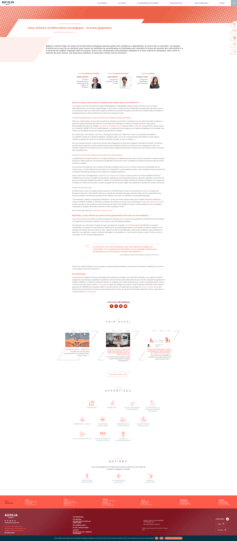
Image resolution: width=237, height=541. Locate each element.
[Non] (235, 538)
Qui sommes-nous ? (176, 3)
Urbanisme (91, 407)
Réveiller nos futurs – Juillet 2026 (77, 349)
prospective (145, 191)
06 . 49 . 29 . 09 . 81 (146, 504)
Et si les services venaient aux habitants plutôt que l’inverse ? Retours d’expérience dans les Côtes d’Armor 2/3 (119, 351)
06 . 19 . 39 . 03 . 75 (69, 505)
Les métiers (122, 3)
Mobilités (112, 407)
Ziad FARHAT (112, 77)
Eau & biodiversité (82, 438)
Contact (221, 3)
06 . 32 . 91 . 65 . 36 (223, 504)
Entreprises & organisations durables (153, 409)
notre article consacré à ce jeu (102, 210)
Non (161, 538)
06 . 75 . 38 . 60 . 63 (107, 505)
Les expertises (102, 3)
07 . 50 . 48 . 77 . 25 (185, 504)
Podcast (220, 530)
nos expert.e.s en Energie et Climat (110, 126)
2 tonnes (100, 284)
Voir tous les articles (116, 374)
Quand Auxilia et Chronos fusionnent (82, 532)
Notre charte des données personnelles (153, 521)
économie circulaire (146, 287)
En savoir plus (10, 532)
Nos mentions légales (151, 524)
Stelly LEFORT (82, 77)
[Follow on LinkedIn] (227, 519)
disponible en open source (155, 202)
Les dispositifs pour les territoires (148, 3)
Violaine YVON (142, 77)
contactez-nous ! (91, 291)
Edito (219, 524)
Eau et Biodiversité (131, 225)
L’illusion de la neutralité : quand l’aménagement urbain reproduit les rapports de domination (159, 351)
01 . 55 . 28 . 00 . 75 (30, 504)
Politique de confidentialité (174, 538)
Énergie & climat (82, 424)
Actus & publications (201, 3)
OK (156, 538)
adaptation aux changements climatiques (112, 175)
